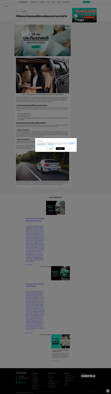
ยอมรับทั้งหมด (60, 148)
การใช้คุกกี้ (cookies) (51, 143)
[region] (56, 145)
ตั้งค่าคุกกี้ (51, 148)
